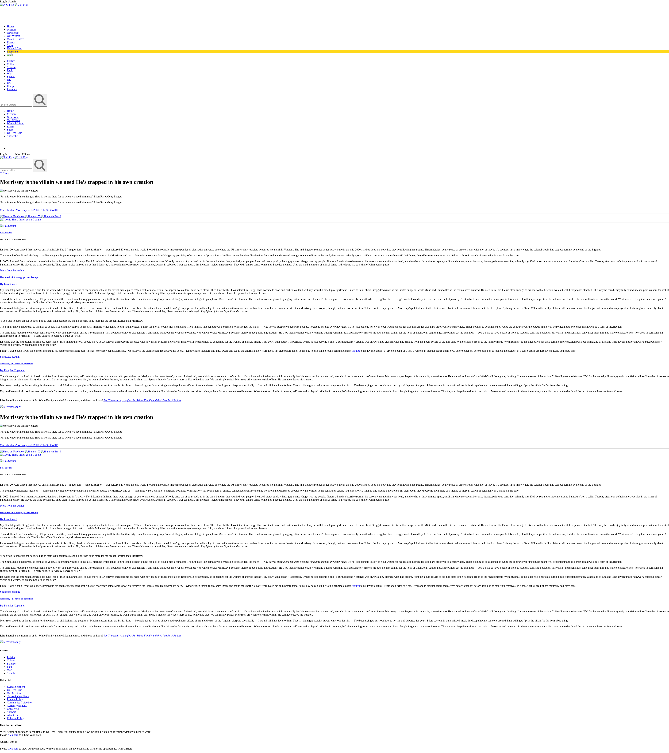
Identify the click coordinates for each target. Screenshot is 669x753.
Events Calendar (16, 686)
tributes (356, 350)
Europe (11, 86)
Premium (12, 89)
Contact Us (13, 708)
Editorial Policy (15, 718)
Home (10, 26)
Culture (11, 64)
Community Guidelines (20, 702)
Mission (11, 29)
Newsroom (13, 32)
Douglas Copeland (12, 370)
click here (13, 734)
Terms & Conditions (18, 696)
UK (9, 79)
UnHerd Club (14, 48)
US (9, 82)
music (30, 210)
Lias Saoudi (6, 232)
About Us (12, 715)
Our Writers (13, 35)
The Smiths (47, 210)
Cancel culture (8, 210)
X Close (4, 173)
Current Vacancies (17, 705)
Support (11, 711)
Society (11, 76)
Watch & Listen (15, 39)
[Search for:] (16, 104)
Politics (11, 60)
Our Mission (14, 693)
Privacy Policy (15, 699)
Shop (10, 45)
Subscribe (12, 51)
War (9, 73)
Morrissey (21, 210)
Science (11, 67)
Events (10, 42)
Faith (10, 70)
